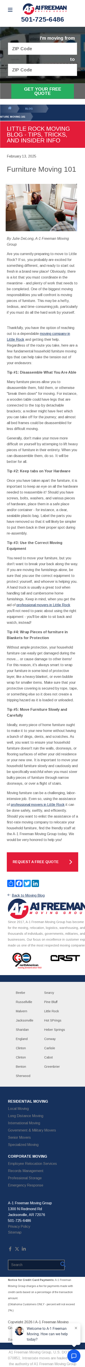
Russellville (24, 1002)
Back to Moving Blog (28, 895)
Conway (50, 1039)
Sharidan (22, 1029)
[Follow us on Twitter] (17, 1250)
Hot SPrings (52, 1020)
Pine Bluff (50, 1002)
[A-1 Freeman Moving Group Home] (45, 9)
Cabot (48, 1057)
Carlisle (49, 1048)
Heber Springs (54, 1029)
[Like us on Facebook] (10, 1250)
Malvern (21, 1011)
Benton (21, 1066)
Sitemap (15, 1232)
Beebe (20, 992)
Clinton (21, 1048)
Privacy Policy (19, 1226)
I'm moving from (57, 38)
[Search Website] (63, 1265)
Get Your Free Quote (42, 91)
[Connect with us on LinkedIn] (24, 1250)
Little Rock (51, 1011)
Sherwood (23, 1076)
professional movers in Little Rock (43, 605)
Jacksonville (24, 1020)
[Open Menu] (10, 9)
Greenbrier (52, 1066)
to (72, 59)
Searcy (49, 992)
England (22, 1039)
